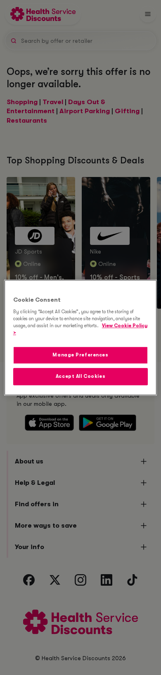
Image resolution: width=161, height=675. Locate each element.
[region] (80, 337)
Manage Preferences (80, 355)
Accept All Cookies (80, 376)
